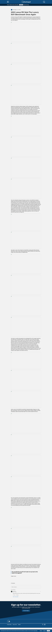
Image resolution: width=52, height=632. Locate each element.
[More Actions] (40, 591)
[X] (43, 624)
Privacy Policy (35, 630)
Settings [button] (41, 630)
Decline (44, 630)
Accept (48, 630)
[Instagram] (45, 624)
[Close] (51, 630)
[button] (8, 2)
